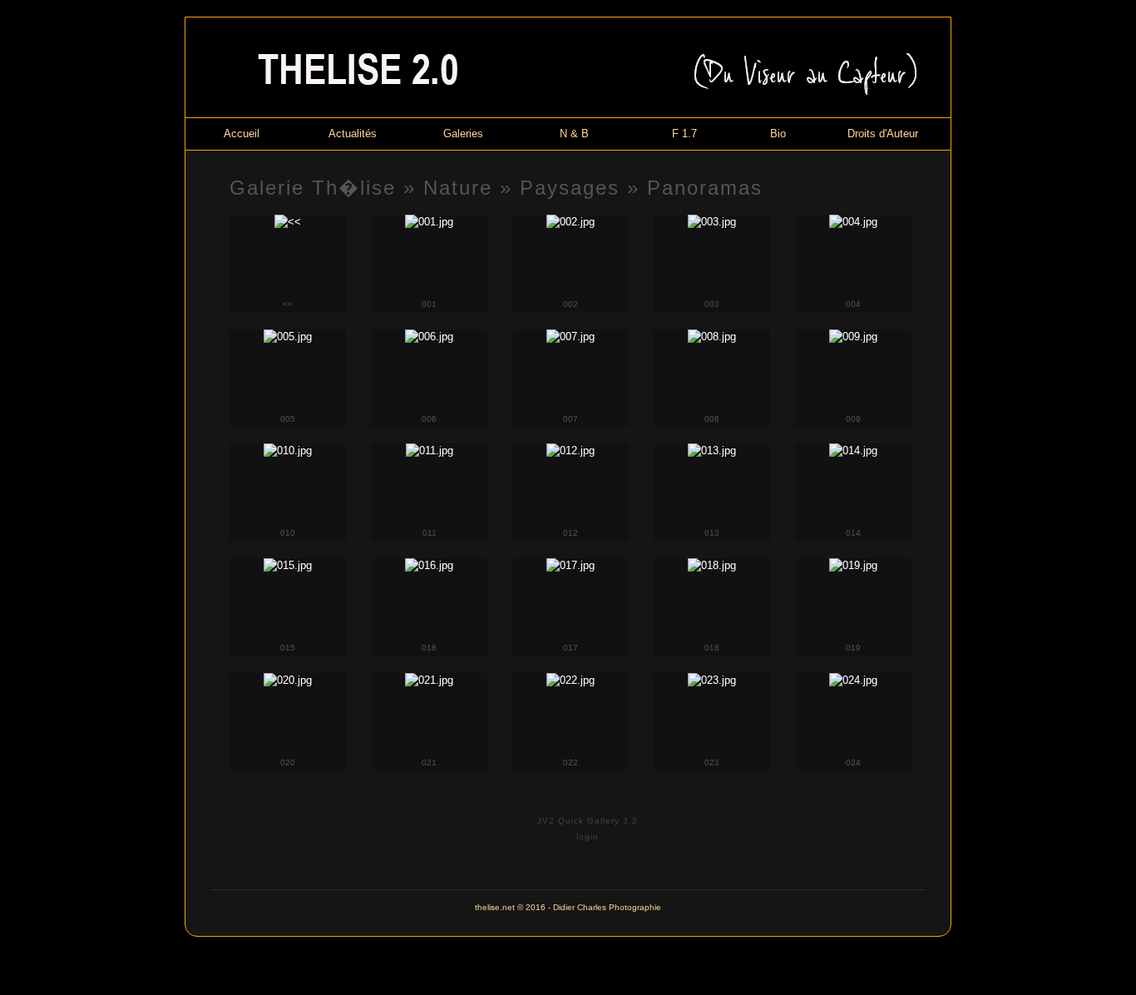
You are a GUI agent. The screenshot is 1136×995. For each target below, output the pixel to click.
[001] (429, 221)
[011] (429, 450)
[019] (853, 565)
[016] (429, 565)
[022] (570, 680)
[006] (429, 336)
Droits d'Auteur (882, 133)
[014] (853, 450)
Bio (778, 133)
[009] (853, 336)
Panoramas (705, 187)
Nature (457, 187)
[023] (712, 680)
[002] (570, 221)
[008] (712, 336)
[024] (853, 680)
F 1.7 (684, 133)
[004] (853, 221)
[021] (429, 680)
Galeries (463, 133)
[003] (712, 221)
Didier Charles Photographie (607, 907)
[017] (570, 565)
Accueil (241, 133)
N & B (574, 133)
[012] (570, 450)
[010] (288, 450)
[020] (288, 680)
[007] (570, 336)
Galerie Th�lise (313, 187)
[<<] (287, 221)
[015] (288, 565)
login (587, 836)
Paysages (570, 187)
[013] (712, 450)
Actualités (352, 133)
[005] (288, 336)
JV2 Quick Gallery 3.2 (587, 820)
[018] (712, 565)
